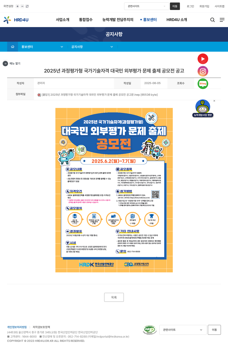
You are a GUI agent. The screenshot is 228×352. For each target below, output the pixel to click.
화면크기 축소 (22, 6)
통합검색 (212, 20)
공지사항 (77, 47)
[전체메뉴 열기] (222, 20)
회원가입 (204, 6)
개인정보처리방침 (17, 327)
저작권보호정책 (41, 327)
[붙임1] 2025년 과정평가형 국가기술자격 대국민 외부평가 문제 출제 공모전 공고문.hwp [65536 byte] (99, 94)
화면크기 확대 (17, 6)
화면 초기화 (27, 6)
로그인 (190, 6)
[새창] (203, 109)
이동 (174, 6)
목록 (114, 297)
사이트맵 (219, 6)
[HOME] (12, 47)
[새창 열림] (150, 330)
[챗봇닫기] (214, 101)
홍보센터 (27, 47)
